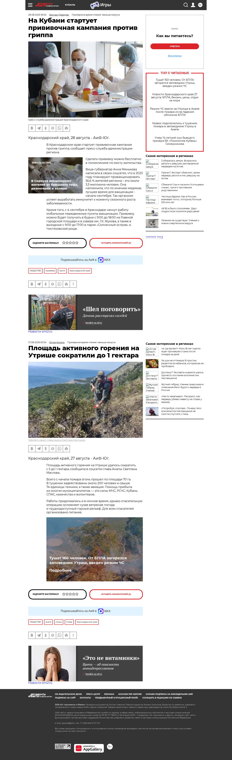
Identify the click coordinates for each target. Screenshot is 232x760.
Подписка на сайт (65, 698)
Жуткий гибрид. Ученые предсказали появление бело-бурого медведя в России (182, 387)
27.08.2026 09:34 (37, 342)
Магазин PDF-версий (130, 694)
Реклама (109, 694)
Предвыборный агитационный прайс (116, 698)
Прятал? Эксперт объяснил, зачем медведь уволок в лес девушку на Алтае (180, 175)
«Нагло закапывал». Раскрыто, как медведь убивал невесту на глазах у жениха (181, 399)
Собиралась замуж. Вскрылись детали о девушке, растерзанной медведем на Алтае (180, 163)
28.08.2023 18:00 (37, 14)
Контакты (85, 698)
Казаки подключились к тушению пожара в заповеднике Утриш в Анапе (174, 126)
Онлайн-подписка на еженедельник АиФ (169, 694)
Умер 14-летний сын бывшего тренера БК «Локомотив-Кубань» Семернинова (175, 141)
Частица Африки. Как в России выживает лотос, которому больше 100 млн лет (181, 199)
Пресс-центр (93, 694)
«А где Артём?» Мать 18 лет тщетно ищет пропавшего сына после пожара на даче (181, 351)
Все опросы (174, 56)
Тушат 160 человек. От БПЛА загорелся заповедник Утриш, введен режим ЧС (175, 83)
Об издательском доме (68, 694)
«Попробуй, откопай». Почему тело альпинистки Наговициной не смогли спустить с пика (181, 411)
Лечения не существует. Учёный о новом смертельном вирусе (180, 222)
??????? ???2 (154, 237)
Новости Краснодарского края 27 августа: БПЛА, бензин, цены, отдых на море (174, 97)
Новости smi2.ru (40, 331)
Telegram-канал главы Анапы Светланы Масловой (56, 440)
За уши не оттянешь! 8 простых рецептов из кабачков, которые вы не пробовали (182, 363)
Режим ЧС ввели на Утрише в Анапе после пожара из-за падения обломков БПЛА (174, 112)
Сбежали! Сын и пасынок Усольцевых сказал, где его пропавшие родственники (182, 187)
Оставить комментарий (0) (116, 243)
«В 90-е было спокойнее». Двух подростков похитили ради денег (180, 210)
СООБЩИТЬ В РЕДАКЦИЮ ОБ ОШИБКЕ (162, 698)
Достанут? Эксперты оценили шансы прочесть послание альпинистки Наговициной (182, 375)
